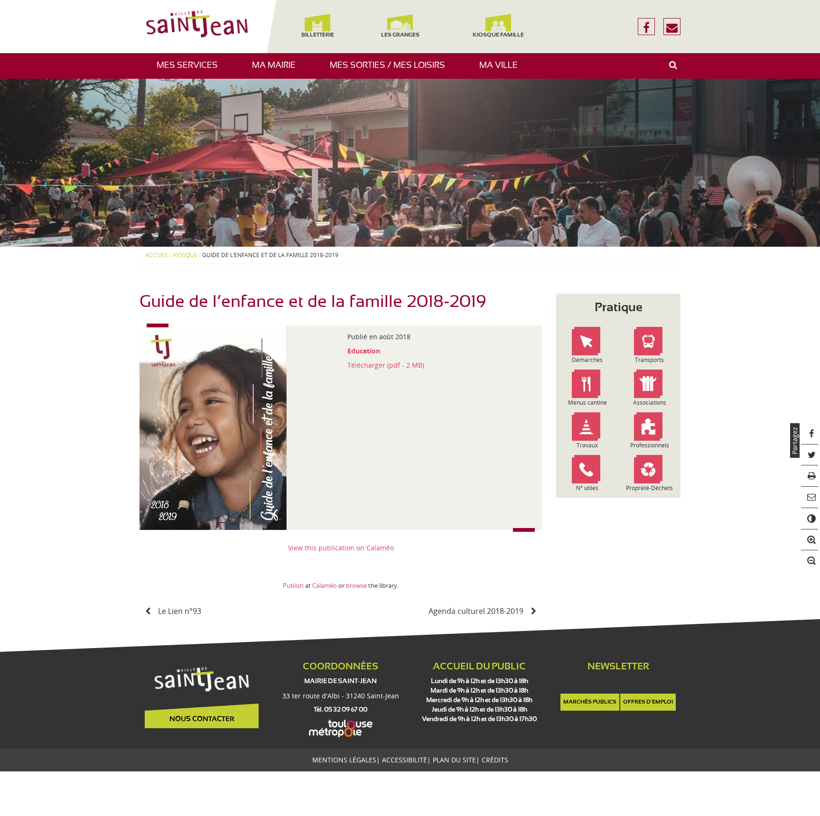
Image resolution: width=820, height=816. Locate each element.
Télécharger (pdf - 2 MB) (385, 365)
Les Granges (400, 35)
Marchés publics (589, 702)
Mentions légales (344, 759)
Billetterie (317, 35)
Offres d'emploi (648, 702)
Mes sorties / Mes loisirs (391, 70)
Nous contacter (201, 719)
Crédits (495, 759)
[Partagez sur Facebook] (810, 433)
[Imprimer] (810, 476)
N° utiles (587, 488)
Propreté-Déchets (649, 488)
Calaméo (324, 586)
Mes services (191, 70)
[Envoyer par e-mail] (810, 497)
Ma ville (502, 70)
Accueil (156, 255)
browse (356, 586)
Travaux (587, 445)
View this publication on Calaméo (341, 547)
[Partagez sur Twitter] (810, 455)
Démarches (587, 360)
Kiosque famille (498, 35)
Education (363, 350)
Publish (293, 586)
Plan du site (454, 759)
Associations (649, 403)
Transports (649, 360)
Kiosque (185, 255)
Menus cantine (587, 403)
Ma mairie (277, 70)
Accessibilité (404, 759)
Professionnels (649, 445)
